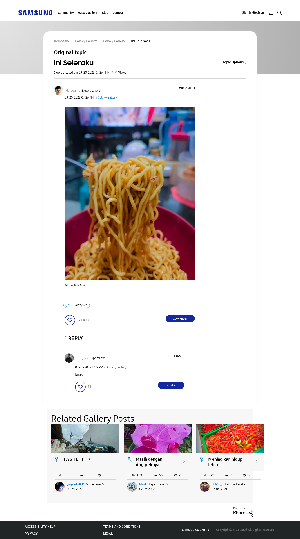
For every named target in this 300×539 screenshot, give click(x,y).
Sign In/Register (253, 12)
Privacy (31, 533)
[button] (187, 89)
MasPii (143, 484)
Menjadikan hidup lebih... (225, 462)
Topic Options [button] (233, 62)
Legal (108, 533)
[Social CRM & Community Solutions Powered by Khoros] (243, 512)
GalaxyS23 (80, 305)
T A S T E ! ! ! (74, 459)
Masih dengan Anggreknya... (149, 462)
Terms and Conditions (122, 526)
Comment (180, 319)
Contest (118, 13)
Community (66, 13)
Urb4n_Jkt (219, 484)
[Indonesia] (35, 12)
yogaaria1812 (76, 484)
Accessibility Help (40, 526)
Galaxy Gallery (88, 13)
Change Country (196, 530)
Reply (171, 385)
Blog (105, 13)
